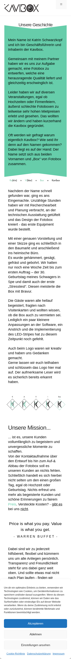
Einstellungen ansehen (35, 645)
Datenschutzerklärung (39, 653)
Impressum (58, 653)
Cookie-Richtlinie (16, 653)
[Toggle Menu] (61, 4)
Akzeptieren (35, 623)
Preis (12, 504)
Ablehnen (36, 634)
